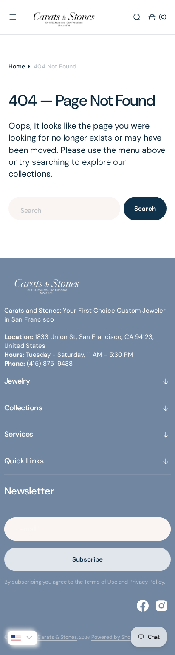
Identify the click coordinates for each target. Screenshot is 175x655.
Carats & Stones (57, 637)
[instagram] (161, 605)
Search (144, 208)
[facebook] (142, 605)
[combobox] (64, 208)
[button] (12, 17)
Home (16, 66)
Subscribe (87, 559)
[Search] (137, 17)
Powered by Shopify (115, 637)
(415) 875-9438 (50, 363)
